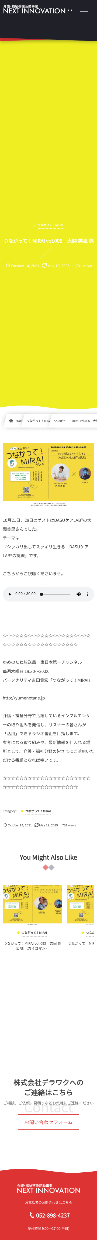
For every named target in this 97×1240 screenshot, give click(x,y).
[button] (82, 7)
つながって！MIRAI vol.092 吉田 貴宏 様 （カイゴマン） (32, 946)
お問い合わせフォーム (48, 1122)
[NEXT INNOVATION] (34, 9)
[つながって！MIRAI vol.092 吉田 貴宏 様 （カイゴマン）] (32, 905)
